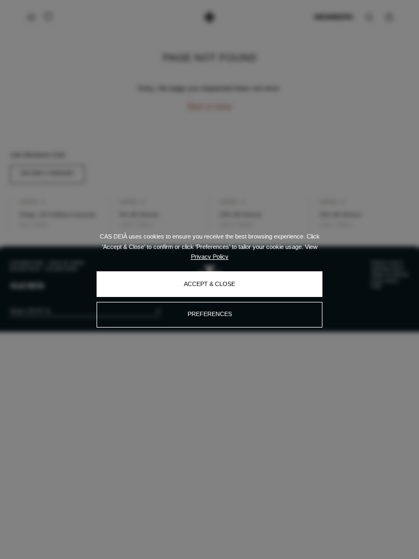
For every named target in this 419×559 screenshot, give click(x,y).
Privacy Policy (210, 256)
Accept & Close (209, 284)
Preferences (210, 314)
